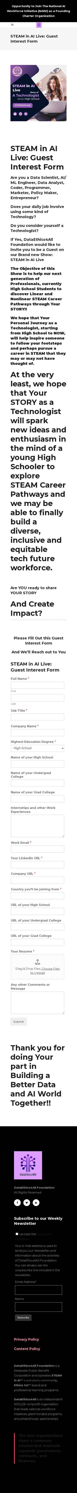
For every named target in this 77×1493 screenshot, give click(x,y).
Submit (18, 1021)
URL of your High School (30, 905)
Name (19, 1299)
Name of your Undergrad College (31, 775)
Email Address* (25, 1282)
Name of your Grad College (33, 792)
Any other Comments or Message (30, 986)
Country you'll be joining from (36, 889)
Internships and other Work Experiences (33, 810)
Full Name (20, 679)
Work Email (21, 843)
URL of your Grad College (31, 936)
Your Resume (22, 951)
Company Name (25, 726)
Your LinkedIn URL (26, 858)
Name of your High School (32, 757)
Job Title (19, 710)
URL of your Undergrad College (36, 920)
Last (13, 703)
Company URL (23, 874)
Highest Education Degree (33, 742)
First (13, 691)
